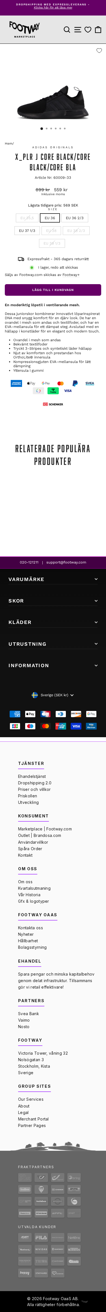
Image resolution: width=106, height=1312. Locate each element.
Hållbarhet (28, 940)
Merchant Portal (33, 1119)
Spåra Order (30, 848)
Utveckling (28, 802)
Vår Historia (29, 894)
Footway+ (71, 275)
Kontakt (25, 855)
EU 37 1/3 (27, 231)
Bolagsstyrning (32, 947)
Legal (23, 1112)
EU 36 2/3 (75, 218)
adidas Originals (53, 147)
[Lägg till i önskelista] (99, 50)
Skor (16, 601)
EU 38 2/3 (76, 231)
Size (53, 209)
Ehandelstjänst (32, 776)
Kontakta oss (30, 927)
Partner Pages (32, 1125)
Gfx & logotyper (33, 901)
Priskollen (27, 795)
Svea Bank (28, 1013)
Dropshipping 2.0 (34, 782)
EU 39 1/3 (52, 243)
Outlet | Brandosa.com (39, 835)
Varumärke (26, 579)
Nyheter (26, 934)
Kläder (20, 622)
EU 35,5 (27, 218)
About (24, 1106)
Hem (8, 143)
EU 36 (50, 218)
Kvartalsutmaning (34, 888)
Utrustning (27, 644)
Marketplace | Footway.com (45, 828)
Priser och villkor (34, 789)
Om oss (25, 881)
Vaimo (24, 1020)
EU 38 (51, 231)
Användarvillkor (33, 842)
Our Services (31, 1099)
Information (28, 665)
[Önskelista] (88, 30)
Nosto (24, 1026)
